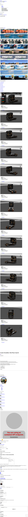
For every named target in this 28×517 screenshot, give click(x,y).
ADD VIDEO (2, 516)
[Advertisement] (6, 22)
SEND (1, 502)
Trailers (1, 91)
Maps (1, 84)
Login (1, 0)
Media (2, 6)
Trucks (1, 90)
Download (1, 30)
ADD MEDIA (2, 496)
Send (1, 467)
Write (7, 448)
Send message (1, 386)
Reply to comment (2, 444)
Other (1, 85)
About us (4, 478)
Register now (5, 14)
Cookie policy (1, 478)
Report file (5, 376)
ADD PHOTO (2, 511)
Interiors (1, 83)
